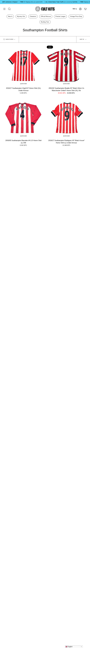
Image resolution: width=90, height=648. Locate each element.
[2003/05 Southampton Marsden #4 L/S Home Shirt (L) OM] (23, 117)
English (69, 646)
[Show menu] (4, 8)
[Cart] (85, 8)
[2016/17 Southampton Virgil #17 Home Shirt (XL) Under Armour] (23, 65)
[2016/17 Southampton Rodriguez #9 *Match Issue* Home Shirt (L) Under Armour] (66, 117)
